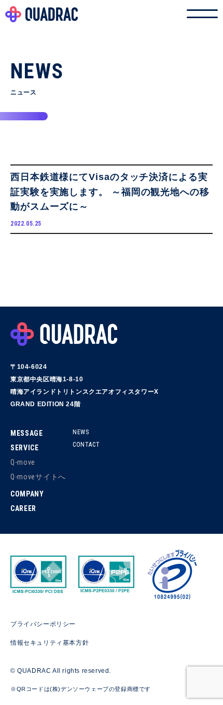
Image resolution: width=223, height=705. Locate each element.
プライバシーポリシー (43, 624)
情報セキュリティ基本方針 (49, 642)
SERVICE (24, 448)
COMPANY (27, 494)
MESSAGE (26, 433)
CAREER (23, 508)
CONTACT (86, 444)
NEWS (81, 432)
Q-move (22, 462)
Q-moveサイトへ (38, 477)
